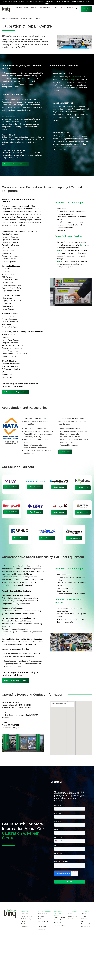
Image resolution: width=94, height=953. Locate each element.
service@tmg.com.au (15, 728)
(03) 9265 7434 (13, 725)
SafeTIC (76, 77)
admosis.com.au (26, 944)
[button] (31, 7)
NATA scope (70, 79)
